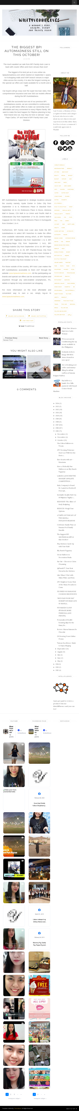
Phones (66, 269)
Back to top (71, 1108)
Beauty (56, 175)
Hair (63, 224)
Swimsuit (64, 297)
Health (56, 227)
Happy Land (70, 224)
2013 (57, 667)
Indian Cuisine (58, 238)
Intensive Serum (70, 238)
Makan (68, 241)
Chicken (62, 189)
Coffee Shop (65, 193)
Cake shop (57, 182)
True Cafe (64, 304)
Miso (63, 248)
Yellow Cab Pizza (59, 314)
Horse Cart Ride (59, 231)
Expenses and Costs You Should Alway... (38, 375)
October (60, 440)
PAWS (67, 266)
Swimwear (57, 300)
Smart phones (58, 294)
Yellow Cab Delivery (60, 311)
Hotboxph (57, 234)
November (61, 437)
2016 (57, 428)
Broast (70, 175)
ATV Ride (56, 172)
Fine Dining (57, 217)
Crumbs (67, 196)
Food (70, 217)
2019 (57, 419)
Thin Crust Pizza (68, 300)
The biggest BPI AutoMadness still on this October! (65, 537)
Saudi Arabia (71, 283)
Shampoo (67, 287)
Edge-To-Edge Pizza (60, 206)
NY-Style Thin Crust (60, 259)
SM (74, 287)
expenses (57, 210)
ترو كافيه (70, 314)
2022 (57, 409)
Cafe (70, 179)
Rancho (67, 276)
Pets (73, 266)
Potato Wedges (59, 273)
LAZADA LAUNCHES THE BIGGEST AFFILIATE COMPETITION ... (66, 478)
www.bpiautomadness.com (20, 273)
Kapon (56, 241)
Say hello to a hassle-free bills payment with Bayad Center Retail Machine (65, 386)
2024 (57, 403)
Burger (64, 179)
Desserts (64, 200)
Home (63, 227)
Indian (65, 234)
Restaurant (58, 280)
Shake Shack (58, 287)
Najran (67, 255)
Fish (65, 217)
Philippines (57, 269)
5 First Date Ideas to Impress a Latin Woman (69, 331)
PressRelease (29, 326)
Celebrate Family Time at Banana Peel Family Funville (66, 527)
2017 (57, 425)
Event (71, 206)
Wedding (72, 304)
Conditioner (58, 196)
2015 (57, 431)
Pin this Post (28, 320)
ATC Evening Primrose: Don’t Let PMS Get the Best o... (66, 452)
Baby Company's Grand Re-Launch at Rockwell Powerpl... (66, 488)
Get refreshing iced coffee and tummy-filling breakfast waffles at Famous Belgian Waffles (64, 370)
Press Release (71, 273)
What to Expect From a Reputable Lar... (13, 375)
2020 (57, 416)
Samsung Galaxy (59, 283)
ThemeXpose (17, 1108)
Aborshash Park (59, 168)
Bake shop (65, 172)
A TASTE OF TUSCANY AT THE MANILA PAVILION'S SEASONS (66, 518)
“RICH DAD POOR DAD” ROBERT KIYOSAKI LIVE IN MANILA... (67, 601)
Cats (55, 189)
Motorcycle (58, 255)
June (59, 658)
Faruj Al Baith (58, 213)
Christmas (70, 189)
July (58, 655)
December (61, 434)
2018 (57, 422)
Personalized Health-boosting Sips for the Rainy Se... (65, 622)
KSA (62, 241)
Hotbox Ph (70, 231)
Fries (55, 220)
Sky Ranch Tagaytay (64, 551)
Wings (56, 307)
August (60, 652)
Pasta (61, 266)
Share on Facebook (16, 316)
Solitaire (68, 294)
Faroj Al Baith (66, 210)
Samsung (67, 280)
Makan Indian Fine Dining (61, 245)
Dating (56, 200)
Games (67, 220)
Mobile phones (58, 252)
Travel (56, 304)
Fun (61, 220)
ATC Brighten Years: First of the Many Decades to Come (66, 584)
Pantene (67, 262)
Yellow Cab (64, 307)
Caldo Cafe (57, 186)
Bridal (63, 175)
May (59, 661)
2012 (57, 670)
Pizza (72, 269)
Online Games (58, 262)
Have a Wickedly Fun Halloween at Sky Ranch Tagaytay (66, 469)
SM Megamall (58, 290)
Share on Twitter (38, 316)
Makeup (56, 248)
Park (55, 266)
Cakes (65, 182)
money (68, 252)
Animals (69, 168)
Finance (68, 213)
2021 (57, 413)
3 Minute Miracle (59, 165)
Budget (56, 179)
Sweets (56, 297)
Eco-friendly (58, 203)
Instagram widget (14, 1098)
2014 (57, 664)
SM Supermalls (69, 290)
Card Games (67, 186)
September (61, 649)
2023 (57, 406)
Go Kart (56, 224)
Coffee (56, 193)
